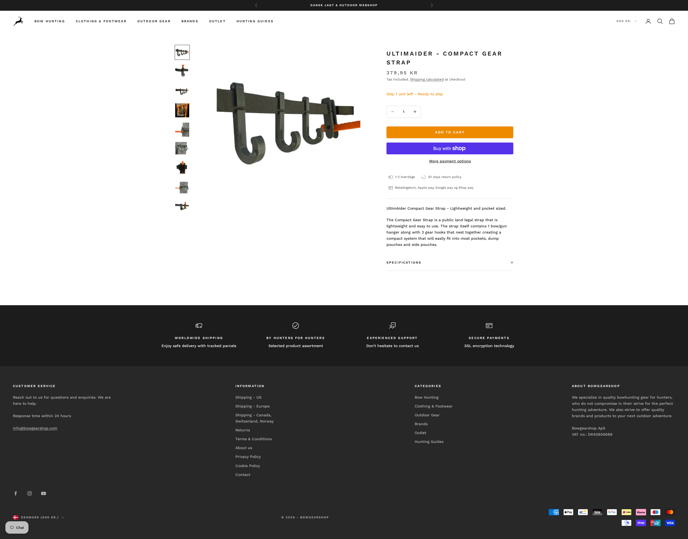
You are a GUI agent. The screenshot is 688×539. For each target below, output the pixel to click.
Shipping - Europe (252, 406)
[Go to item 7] (182, 168)
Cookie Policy (247, 466)
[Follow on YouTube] (43, 493)
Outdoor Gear (154, 21)
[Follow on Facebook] (15, 493)
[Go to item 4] (182, 110)
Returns (242, 430)
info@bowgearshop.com (35, 428)
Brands (189, 21)
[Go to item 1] (182, 52)
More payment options (450, 161)
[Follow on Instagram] (29, 493)
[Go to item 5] (182, 129)
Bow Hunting (49, 21)
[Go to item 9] (182, 206)
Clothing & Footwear (101, 21)
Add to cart (449, 132)
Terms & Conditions (253, 439)
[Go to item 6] (182, 148)
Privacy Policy (248, 456)
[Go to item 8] (182, 187)
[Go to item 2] (182, 71)
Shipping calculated (427, 79)
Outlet (217, 21)
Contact (242, 474)
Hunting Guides (255, 21)
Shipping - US (248, 397)
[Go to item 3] (182, 91)
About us (243, 448)
